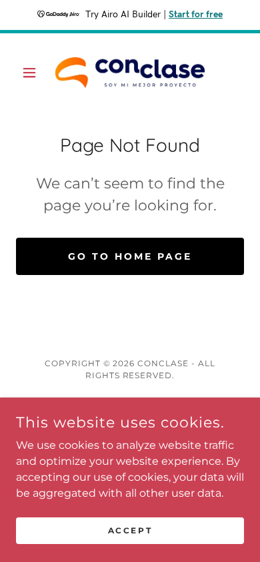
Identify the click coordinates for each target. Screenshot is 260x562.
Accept (130, 530)
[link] (130, 72)
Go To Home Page (130, 256)
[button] (33, 72)
